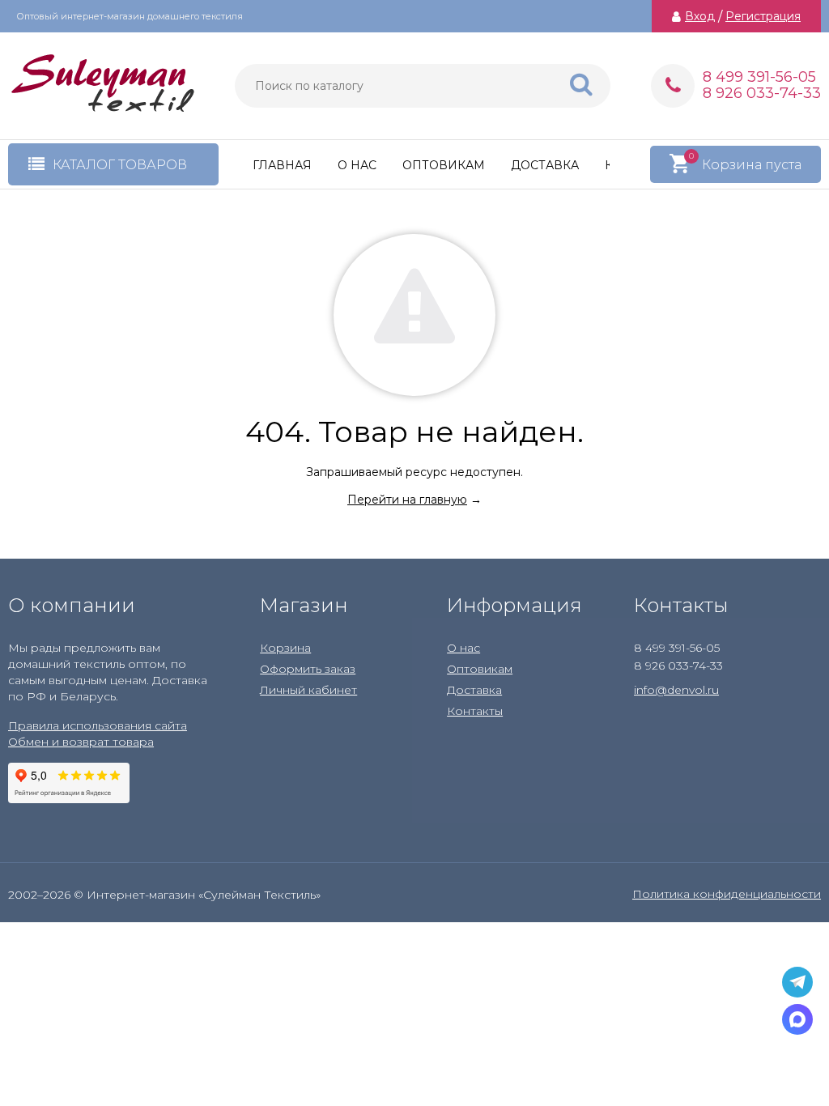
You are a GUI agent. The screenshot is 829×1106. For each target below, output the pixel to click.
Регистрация (763, 16)
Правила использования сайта (97, 725)
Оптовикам (443, 165)
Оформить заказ (307, 668)
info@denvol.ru (676, 690)
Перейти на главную (407, 499)
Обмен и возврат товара (81, 741)
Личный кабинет (308, 690)
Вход (700, 16)
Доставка (545, 165)
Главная (282, 165)
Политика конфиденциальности (726, 893)
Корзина (285, 647)
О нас (357, 165)
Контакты (475, 711)
